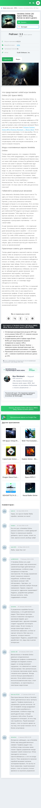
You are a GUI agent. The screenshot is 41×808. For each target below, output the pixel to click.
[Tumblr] (26, 318)
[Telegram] (8, 318)
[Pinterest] (32, 318)
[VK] (14, 318)
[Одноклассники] (20, 318)
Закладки (24, 27)
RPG (18, 45)
